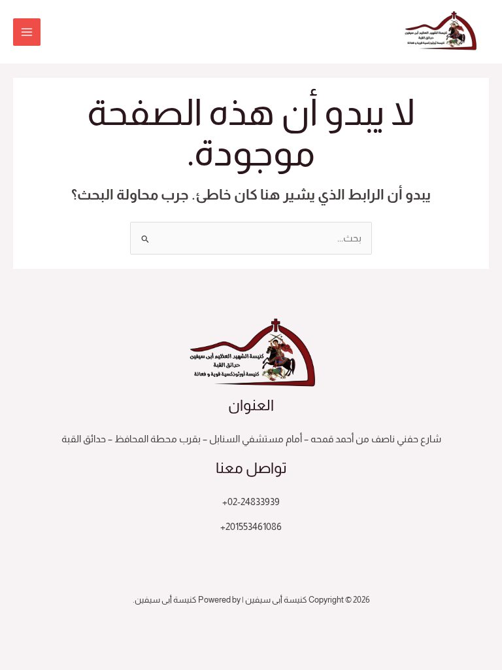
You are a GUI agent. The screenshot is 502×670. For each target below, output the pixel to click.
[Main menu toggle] (27, 32)
